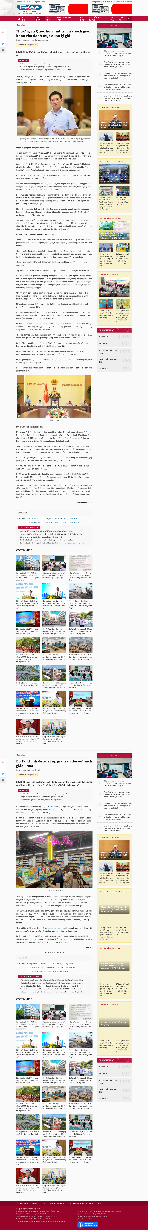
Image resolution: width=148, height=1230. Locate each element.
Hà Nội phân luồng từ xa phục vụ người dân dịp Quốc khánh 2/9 (28, 684)
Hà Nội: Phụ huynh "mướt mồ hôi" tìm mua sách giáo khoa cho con (41, 797)
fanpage (88, 1225)
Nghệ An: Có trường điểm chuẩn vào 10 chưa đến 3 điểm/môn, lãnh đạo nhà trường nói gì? (49, 986)
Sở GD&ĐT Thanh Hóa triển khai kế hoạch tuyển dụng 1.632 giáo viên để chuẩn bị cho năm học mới (27, 604)
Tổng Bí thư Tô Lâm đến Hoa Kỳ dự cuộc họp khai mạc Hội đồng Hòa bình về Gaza (106, 148)
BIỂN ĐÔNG (103, 369)
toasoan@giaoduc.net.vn (124, 2)
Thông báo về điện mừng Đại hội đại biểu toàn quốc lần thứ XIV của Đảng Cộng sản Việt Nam (122, 148)
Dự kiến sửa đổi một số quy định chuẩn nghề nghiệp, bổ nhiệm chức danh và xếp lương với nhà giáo (52, 543)
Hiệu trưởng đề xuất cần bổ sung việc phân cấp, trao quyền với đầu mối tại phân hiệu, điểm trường (117, 87)
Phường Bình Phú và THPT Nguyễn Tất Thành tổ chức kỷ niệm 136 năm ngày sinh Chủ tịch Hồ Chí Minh (106, 203)
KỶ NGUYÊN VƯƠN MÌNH (109, 107)
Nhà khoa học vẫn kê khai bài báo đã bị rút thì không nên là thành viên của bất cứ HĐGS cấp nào (106, 260)
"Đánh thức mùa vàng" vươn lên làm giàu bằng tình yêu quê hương (106, 314)
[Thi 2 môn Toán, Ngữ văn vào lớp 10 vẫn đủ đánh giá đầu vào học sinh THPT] (80, 673)
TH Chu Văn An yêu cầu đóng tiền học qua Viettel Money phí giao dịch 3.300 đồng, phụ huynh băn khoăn (80, 576)
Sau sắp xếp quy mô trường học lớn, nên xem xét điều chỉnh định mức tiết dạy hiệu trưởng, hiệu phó (117, 64)
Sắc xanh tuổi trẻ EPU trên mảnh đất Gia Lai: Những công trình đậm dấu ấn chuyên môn (114, 179)
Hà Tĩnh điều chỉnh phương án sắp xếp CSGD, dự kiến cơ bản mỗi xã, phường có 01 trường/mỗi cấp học (27, 658)
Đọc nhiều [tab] (114, 26)
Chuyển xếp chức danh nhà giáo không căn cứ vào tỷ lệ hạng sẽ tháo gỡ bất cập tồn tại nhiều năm (53, 740)
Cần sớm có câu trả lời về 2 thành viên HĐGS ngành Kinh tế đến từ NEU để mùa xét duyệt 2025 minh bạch (114, 235)
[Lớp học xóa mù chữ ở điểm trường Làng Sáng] (114, 287)
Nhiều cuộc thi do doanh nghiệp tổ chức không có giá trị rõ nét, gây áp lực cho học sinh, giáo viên (51, 992)
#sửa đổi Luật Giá (32, 518)
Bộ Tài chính (51, 807)
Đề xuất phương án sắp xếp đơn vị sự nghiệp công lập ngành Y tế (41, 537)
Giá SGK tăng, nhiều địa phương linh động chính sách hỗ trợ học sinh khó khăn (45, 70)
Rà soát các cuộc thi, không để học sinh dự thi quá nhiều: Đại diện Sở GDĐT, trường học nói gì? (50, 989)
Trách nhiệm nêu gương (63, 18)
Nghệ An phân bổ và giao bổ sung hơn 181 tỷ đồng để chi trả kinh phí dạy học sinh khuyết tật (53, 657)
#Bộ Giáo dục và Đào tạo (35, 967)
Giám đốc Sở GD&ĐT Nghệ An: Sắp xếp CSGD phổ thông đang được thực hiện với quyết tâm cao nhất (28, 712)
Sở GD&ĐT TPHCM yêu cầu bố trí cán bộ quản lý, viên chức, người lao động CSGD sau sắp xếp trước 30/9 (27, 740)
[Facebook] (3, 38)
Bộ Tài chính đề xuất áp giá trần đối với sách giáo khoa (37, 64)
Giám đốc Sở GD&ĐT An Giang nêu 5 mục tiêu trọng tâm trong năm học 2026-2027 (27, 631)
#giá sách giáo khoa (51, 522)
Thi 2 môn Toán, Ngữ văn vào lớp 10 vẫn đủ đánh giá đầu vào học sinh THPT (80, 685)
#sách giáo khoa (32, 964)
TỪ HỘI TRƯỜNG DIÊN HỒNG (108, 352)
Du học (82, 18)
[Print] (3, 50)
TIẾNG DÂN (103, 336)
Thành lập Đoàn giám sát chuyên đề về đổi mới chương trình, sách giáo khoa (45, 794)
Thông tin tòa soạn (39, 2)
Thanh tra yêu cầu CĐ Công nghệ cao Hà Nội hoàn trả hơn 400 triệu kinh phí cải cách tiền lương (54, 685)
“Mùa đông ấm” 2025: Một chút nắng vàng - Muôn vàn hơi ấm (122, 201)
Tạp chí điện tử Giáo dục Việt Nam (54, 953)
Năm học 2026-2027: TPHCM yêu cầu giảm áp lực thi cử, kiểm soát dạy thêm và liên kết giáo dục (80, 657)
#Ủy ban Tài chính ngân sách (71, 522)
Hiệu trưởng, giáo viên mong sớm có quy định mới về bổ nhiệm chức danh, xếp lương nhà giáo (54, 575)
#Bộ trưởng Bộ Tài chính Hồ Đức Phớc (54, 518)
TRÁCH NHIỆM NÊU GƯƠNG (110, 218)
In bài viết (24, 513)
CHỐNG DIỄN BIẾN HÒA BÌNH (108, 360)
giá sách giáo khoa (52, 928)
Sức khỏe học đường (95, 18)
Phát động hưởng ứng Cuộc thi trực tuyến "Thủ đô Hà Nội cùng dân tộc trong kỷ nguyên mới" (80, 711)
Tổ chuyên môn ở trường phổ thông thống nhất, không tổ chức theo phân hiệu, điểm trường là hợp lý (117, 53)
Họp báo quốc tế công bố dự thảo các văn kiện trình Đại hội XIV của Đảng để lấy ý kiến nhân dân (51, 534)
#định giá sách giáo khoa (65, 964)
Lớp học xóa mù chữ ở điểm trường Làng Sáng (113, 293)
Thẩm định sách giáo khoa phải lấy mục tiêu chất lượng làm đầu (41, 800)
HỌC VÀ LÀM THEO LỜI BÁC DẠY (111, 162)
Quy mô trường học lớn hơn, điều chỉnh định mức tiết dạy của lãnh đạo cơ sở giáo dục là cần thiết (118, 75)
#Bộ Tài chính (50, 967)
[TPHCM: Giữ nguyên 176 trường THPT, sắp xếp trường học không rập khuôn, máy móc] (54, 699)
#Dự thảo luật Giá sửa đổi (66, 967)
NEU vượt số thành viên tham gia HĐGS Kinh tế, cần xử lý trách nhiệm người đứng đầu (122, 258)
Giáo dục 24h (26, 18)
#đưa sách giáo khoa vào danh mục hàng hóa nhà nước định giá (47, 971)
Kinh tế (121, 18)
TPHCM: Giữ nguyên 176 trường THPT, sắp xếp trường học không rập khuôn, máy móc (54, 711)
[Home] (3, 32)
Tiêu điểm (38, 18)
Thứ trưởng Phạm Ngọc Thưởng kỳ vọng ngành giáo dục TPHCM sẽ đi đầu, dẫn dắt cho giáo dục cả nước (53, 604)
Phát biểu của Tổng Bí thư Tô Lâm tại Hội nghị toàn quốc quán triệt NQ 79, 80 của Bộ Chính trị (114, 125)
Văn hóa (112, 18)
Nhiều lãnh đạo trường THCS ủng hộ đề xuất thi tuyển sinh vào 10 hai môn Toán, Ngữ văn (80, 631)
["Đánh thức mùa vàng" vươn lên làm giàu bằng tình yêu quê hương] (106, 304)
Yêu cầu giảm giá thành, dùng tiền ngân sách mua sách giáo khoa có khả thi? (45, 67)
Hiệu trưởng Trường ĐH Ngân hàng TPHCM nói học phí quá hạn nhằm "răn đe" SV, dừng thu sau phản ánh (27, 576)
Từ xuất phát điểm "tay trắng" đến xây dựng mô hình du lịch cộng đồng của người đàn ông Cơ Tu (122, 316)
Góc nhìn (48, 18)
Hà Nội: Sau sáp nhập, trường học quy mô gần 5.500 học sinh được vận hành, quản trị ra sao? (53, 631)
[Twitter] (3, 44)
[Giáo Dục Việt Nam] (29, 9)
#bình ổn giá (73, 518)
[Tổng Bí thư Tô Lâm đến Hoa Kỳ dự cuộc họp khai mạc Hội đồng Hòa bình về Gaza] (106, 136)
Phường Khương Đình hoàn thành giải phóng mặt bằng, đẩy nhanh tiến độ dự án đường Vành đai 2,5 (80, 604)
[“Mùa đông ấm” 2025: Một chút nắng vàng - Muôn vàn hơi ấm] (123, 191)
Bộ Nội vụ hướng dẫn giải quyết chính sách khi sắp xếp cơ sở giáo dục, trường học (46, 540)
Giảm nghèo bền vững (109, 275)
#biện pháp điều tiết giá (34, 522)
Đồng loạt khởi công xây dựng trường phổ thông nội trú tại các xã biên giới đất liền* (46, 531)
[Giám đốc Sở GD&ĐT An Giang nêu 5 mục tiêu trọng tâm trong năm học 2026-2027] (28, 619)
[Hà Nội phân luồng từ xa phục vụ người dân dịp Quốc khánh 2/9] (28, 673)
